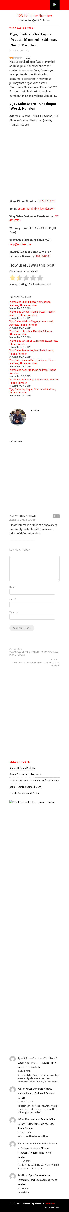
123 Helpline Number (34, 15)
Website (13, 611)
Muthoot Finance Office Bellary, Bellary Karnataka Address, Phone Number (36, 1124)
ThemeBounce (50, 1203)
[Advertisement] (34, 164)
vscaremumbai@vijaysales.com (36, 208)
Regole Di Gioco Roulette (22, 768)
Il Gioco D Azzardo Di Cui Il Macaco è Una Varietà (34, 780)
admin (35, 410)
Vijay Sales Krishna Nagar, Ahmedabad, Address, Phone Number (31, 323)
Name (13, 586)
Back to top (52, 1207)
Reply (56, 516)
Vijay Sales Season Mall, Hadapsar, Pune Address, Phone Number (31, 361)
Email (12, 599)
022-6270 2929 (47, 201)
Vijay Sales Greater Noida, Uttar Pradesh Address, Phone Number (32, 313)
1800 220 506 (43, 256)
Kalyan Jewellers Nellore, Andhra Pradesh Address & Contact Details (36, 1093)
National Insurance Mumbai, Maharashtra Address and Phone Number (34, 1152)
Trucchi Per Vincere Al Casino (24, 793)
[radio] (12, 278)
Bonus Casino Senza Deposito (25, 774)
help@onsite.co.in (20, 244)
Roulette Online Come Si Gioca (25, 787)
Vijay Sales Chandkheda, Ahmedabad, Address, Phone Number (30, 303)
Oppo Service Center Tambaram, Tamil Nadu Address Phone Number (37, 1180)
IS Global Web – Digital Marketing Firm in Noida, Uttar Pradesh (37, 1063)
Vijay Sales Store (21, 28)
